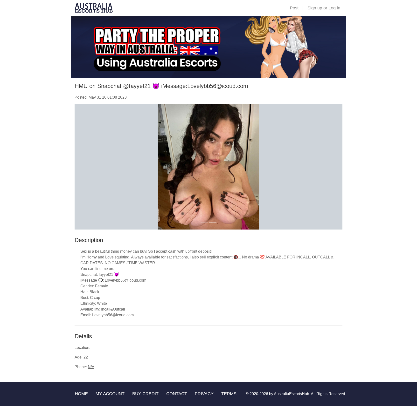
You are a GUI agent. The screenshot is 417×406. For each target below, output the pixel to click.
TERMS (228, 393)
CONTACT (176, 393)
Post (294, 8)
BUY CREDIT (145, 393)
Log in (334, 8)
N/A (91, 367)
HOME (81, 393)
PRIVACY (204, 393)
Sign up (314, 8)
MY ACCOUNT (110, 393)
